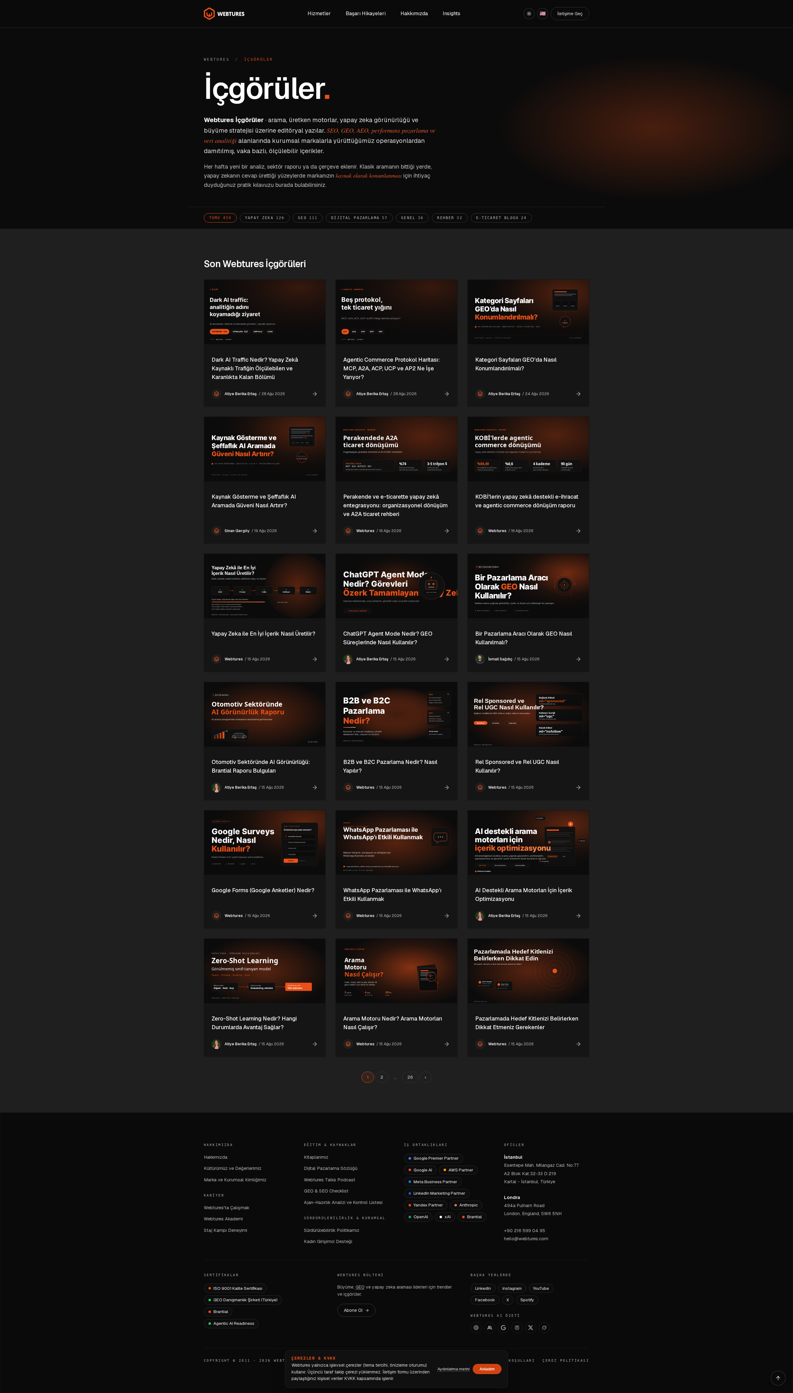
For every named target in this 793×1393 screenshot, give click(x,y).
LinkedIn (483, 1288)
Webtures (217, 59)
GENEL (412, 218)
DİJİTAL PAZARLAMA (359, 218)
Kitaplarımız (316, 1157)
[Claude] (489, 1327)
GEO (308, 218)
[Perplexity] (517, 1327)
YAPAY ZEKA (264, 218)
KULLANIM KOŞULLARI (509, 1361)
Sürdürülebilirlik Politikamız (331, 1230)
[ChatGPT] (476, 1327)
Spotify (527, 1300)
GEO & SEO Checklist (326, 1191)
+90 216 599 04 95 (524, 1230)
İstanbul (513, 1157)
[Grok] (544, 1327)
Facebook (485, 1300)
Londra (512, 1197)
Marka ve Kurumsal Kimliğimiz (235, 1180)
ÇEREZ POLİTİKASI (565, 1361)
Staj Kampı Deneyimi (225, 1230)
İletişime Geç (570, 13)
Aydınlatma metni (453, 1369)
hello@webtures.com (526, 1238)
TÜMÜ (220, 218)
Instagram (512, 1288)
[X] (530, 1327)
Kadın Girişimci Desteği (328, 1241)
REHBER (449, 218)
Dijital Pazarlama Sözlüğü (330, 1168)
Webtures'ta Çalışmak (226, 1207)
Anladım (487, 1369)
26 (410, 1077)
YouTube (541, 1288)
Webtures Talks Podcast (329, 1180)
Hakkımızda (215, 1157)
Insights (451, 13)
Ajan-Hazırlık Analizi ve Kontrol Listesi (343, 1202)
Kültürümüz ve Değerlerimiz (232, 1168)
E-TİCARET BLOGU (501, 218)
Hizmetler (319, 13)
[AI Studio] (503, 1327)
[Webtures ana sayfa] (224, 13)
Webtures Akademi (223, 1219)
